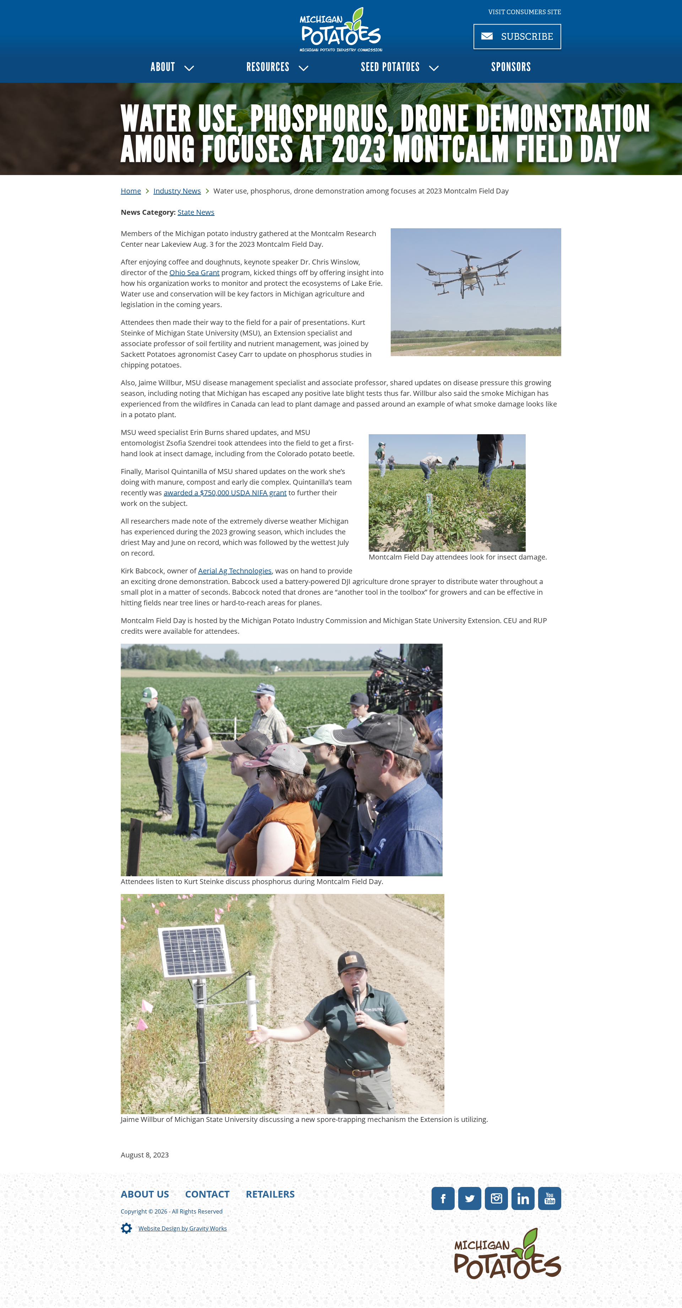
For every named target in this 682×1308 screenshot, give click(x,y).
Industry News (177, 191)
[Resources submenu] (303, 68)
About (163, 67)
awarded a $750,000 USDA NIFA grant (225, 492)
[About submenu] (189, 68)
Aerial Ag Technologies (235, 571)
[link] (341, 29)
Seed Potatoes (390, 67)
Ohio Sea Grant (194, 272)
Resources (268, 67)
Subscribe (530, 40)
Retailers (270, 1193)
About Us (145, 1193)
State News (196, 212)
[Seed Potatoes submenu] (434, 68)
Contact (207, 1193)
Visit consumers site (524, 12)
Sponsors (511, 67)
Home (131, 191)
